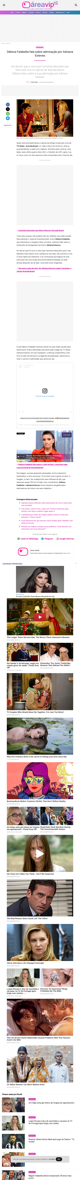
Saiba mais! (67, 553)
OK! (59, 1159)
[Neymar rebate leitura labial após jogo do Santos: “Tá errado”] (13, 1141)
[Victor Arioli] (28, 82)
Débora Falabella (38, 425)
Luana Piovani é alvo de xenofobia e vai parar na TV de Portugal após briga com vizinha (50, 1122)
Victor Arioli (34, 82)
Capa (2, 43)
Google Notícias (66, 539)
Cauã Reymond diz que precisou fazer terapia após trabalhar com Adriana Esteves (47, 522)
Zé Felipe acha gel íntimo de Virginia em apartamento (51, 1103)
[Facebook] (8, 105)
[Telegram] (8, 118)
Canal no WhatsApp (29, 539)
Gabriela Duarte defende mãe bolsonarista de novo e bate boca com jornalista (46, 504)
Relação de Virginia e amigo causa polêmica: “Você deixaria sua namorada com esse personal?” (46, 528)
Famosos (7, 43)
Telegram (48, 539)
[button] (70, 5)
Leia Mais (52, 1159)
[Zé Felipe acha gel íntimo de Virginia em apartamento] (13, 1105)
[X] (8, 109)
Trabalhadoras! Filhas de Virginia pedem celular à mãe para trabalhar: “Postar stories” (44, 516)
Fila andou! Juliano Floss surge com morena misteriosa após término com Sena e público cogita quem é (45, 510)
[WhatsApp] (8, 114)
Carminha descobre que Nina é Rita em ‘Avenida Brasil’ (41, 230)
